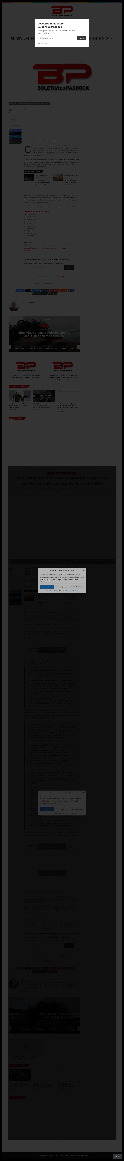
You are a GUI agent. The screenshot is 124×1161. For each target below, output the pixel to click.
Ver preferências (77, 587)
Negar (62, 587)
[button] (83, 570)
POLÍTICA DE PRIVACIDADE (69, 590)
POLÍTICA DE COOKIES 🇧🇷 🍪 (54, 590)
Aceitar (47, 587)
